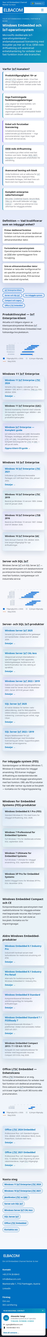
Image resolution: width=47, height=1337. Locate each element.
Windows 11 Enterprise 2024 (22, 1184)
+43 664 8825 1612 (11, 1327)
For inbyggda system (33, 295)
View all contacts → (11, 1333)
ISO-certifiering (10, 1305)
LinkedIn (7, 1288)
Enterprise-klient (13, 290)
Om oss (6, 1301)
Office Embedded (14, 305)
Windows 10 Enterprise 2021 (22, 1190)
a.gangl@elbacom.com (13, 1324)
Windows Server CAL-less (18, 1210)
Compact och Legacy (13, 300)
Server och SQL (12, 295)
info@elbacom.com (12, 1279)
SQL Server (11, 1216)
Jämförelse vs (15, 1197)
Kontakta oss (11, 1229)
